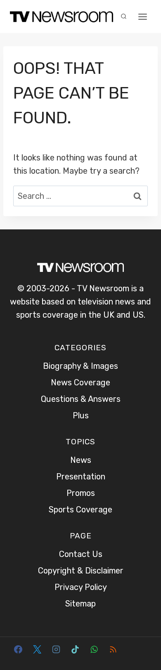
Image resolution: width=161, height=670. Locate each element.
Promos (80, 493)
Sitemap (80, 604)
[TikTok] (75, 649)
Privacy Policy (80, 587)
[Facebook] (18, 649)
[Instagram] (56, 649)
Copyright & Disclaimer (80, 571)
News (80, 460)
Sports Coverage (80, 509)
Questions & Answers (81, 399)
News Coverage (80, 382)
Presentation (80, 476)
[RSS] (113, 649)
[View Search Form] (123, 16)
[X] (37, 649)
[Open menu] (142, 16)
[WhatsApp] (94, 649)
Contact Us (80, 554)
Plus (81, 415)
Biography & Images (80, 366)
